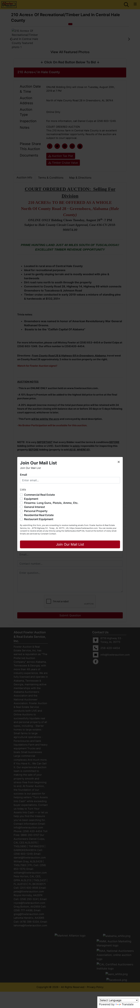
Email (23, 474)
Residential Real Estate (39, 515)
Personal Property (35, 511)
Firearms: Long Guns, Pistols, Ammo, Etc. (51, 503)
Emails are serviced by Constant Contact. (38, 534)
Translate (128, 1004)
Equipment (31, 498)
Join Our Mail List (70, 544)
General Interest (34, 507)
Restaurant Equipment (38, 519)
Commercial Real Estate (39, 494)
